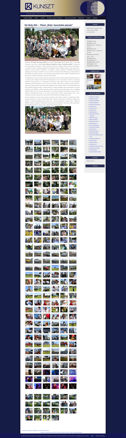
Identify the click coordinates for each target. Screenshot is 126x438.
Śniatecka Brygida (93, 133)
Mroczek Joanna (93, 123)
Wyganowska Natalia (94, 148)
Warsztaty (81, 18)
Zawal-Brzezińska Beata (95, 151)
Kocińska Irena (92, 106)
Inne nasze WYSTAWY (70, 18)
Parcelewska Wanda (94, 127)
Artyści (43, 18)
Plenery (88, 18)
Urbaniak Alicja (93, 144)
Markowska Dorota (93, 121)
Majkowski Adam (93, 117)
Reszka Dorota (92, 129)
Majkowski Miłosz (93, 119)
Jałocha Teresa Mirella (94, 104)
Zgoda (92, 435)
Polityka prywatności (100, 435)
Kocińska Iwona (93, 108)
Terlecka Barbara (93, 142)
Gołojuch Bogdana (93, 102)
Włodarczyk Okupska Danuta (96, 146)
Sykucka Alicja (92, 140)
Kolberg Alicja (92, 110)
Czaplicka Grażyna (93, 99)
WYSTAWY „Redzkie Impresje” (55, 18)
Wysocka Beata (93, 150)
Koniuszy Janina (93, 112)
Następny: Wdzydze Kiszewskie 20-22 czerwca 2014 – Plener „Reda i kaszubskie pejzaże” (61, 432)
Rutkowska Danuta (94, 131)
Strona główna (28, 18)
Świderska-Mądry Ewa (94, 138)
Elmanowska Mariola (94, 100)
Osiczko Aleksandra (94, 125)
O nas (36, 18)
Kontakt (95, 18)
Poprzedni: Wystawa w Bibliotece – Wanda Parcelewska (35, 430)
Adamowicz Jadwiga (94, 97)
